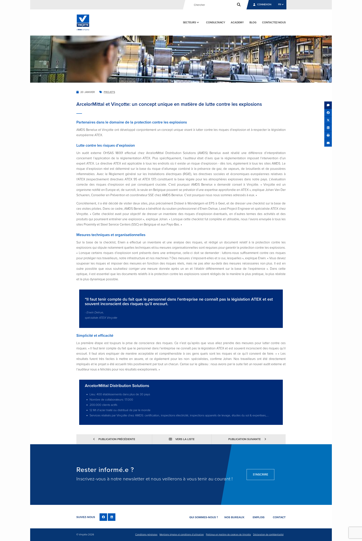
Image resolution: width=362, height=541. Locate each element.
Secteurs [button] (190, 22)
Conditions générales (146, 534)
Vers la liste (185, 439)
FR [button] (279, 4)
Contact (279, 517)
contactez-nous (274, 22)
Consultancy (215, 22)
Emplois (259, 517)
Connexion (264, 4)
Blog (252, 22)
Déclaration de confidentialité (268, 534)
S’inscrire (260, 474)
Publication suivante (245, 439)
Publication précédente (116, 439)
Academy (237, 22)
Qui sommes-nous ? (203, 517)
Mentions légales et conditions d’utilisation (182, 534)
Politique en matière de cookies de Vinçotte (228, 534)
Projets (109, 92)
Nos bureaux (234, 517)
